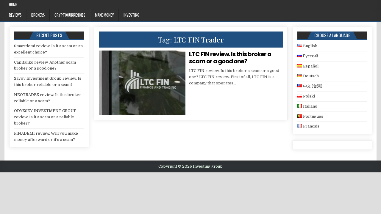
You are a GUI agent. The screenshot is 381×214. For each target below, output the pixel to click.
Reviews (15, 15)
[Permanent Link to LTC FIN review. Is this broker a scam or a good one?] (142, 83)
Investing (131, 15)
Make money (104, 15)
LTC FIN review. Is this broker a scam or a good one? (230, 57)
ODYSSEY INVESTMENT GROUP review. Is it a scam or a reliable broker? (45, 116)
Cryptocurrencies (69, 15)
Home (13, 4)
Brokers (38, 15)
